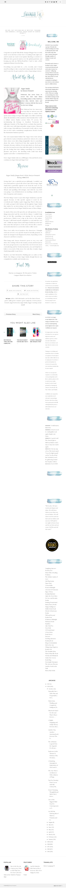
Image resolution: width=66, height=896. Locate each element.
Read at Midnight (50, 587)
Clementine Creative (50, 234)
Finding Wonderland (51, 602)
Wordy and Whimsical (51, 655)
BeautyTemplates (12, 885)
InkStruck (47, 232)
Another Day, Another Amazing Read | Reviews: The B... (53, 734)
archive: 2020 (14, 298)
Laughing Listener (50, 568)
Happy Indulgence (50, 607)
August (51, 822)
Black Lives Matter (25, 275)
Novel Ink (48, 628)
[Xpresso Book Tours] (54, 154)
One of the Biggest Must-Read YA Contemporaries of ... (53, 804)
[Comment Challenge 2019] (54, 123)
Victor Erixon (48, 216)
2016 (48, 849)
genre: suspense (27, 300)
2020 (48, 686)
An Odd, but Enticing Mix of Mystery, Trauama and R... (53, 816)
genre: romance (17, 300)
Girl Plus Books (49, 581)
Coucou (47, 220)
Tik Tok (25, 273)
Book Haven (48, 634)
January (51, 839)
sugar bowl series (15, 302)
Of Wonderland (49, 630)
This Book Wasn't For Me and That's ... (22, 341)
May (50, 829)
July (50, 825)
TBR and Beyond (50, 615)
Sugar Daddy (25, 89)
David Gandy (48, 214)
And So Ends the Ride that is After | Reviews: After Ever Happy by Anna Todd (33, 871)
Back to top (57, 885)
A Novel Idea (49, 632)
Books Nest (48, 617)
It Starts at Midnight (51, 619)
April (50, 832)
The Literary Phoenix (51, 664)
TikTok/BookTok (22, 61)
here (46, 287)
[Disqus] (23, 371)
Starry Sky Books (50, 670)
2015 (48, 851)
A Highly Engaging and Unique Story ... (36, 341)
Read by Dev (48, 570)
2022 (48, 684)
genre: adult (8, 300)
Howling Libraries (50, 638)
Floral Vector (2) (49, 238)
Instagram (19, 273)
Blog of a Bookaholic (51, 643)
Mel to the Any (49, 645)
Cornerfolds (48, 585)
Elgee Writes (49, 592)
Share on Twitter (32, 290)
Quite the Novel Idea (51, 596)
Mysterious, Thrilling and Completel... (8, 341)
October (51, 689)
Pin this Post (24, 294)
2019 (48, 842)
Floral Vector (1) (49, 236)
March (51, 834)
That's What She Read (51, 653)
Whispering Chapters (51, 647)
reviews (34, 300)
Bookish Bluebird (50, 594)
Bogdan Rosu (48, 218)
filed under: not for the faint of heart (29, 298)
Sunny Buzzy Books (50, 604)
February (51, 837)
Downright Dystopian (51, 662)
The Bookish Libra (50, 651)
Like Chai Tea (49, 626)
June (50, 827)
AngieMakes (48, 231)
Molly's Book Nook (50, 609)
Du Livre (47, 636)
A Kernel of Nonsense (51, 589)
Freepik (47, 225)
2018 (48, 844)
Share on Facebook (15, 290)
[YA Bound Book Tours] (57, 123)
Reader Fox (48, 649)
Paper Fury (48, 583)
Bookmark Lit (49, 641)
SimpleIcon (48, 223)
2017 (48, 846)
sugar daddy (23, 302)
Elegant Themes (49, 221)
